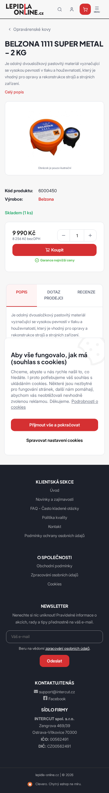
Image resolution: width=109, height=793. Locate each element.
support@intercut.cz (57, 691)
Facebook (57, 698)
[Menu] (97, 9)
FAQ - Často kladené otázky (54, 508)
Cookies (54, 583)
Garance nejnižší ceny (57, 260)
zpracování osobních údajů (67, 648)
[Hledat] (60, 9)
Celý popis (14, 91)
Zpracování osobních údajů (54, 574)
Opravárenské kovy (32, 29)
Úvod (54, 490)
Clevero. (41, 784)
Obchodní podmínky (54, 565)
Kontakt (54, 526)
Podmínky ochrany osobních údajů (54, 535)
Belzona (46, 199)
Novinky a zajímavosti (55, 499)
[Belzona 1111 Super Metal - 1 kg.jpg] (54, 137)
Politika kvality (54, 517)
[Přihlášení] (72, 9)
